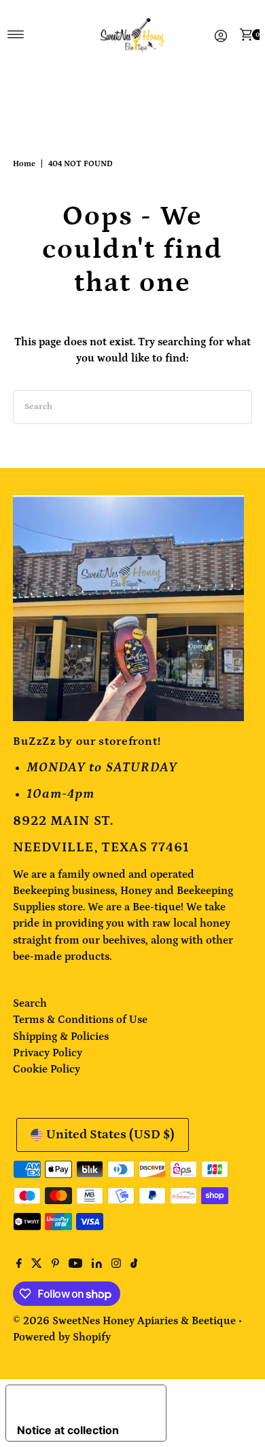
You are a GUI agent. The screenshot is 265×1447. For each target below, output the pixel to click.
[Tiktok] (134, 1264)
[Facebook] (19, 1264)
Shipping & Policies (61, 1036)
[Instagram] (116, 1264)
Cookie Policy (46, 1069)
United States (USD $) (110, 1134)
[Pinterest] (55, 1264)
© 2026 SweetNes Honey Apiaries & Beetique (125, 1321)
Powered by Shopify (62, 1337)
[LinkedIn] (97, 1264)
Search (30, 1003)
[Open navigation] (15, 35)
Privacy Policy (47, 1053)
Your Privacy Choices (81, 1402)
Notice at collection (68, 1430)
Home (24, 163)
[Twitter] (36, 1264)
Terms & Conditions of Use (80, 1020)
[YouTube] (75, 1264)
